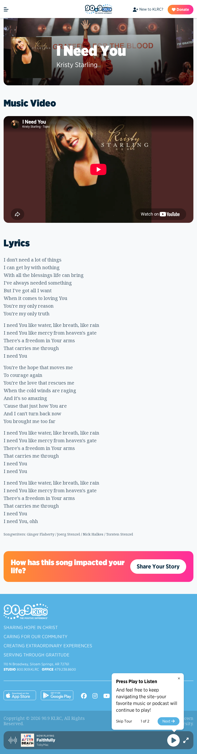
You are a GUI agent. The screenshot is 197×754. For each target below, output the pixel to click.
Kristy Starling (77, 65)
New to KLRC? (151, 9)
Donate (182, 9)
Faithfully (46, 740)
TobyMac (43, 745)
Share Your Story (158, 566)
